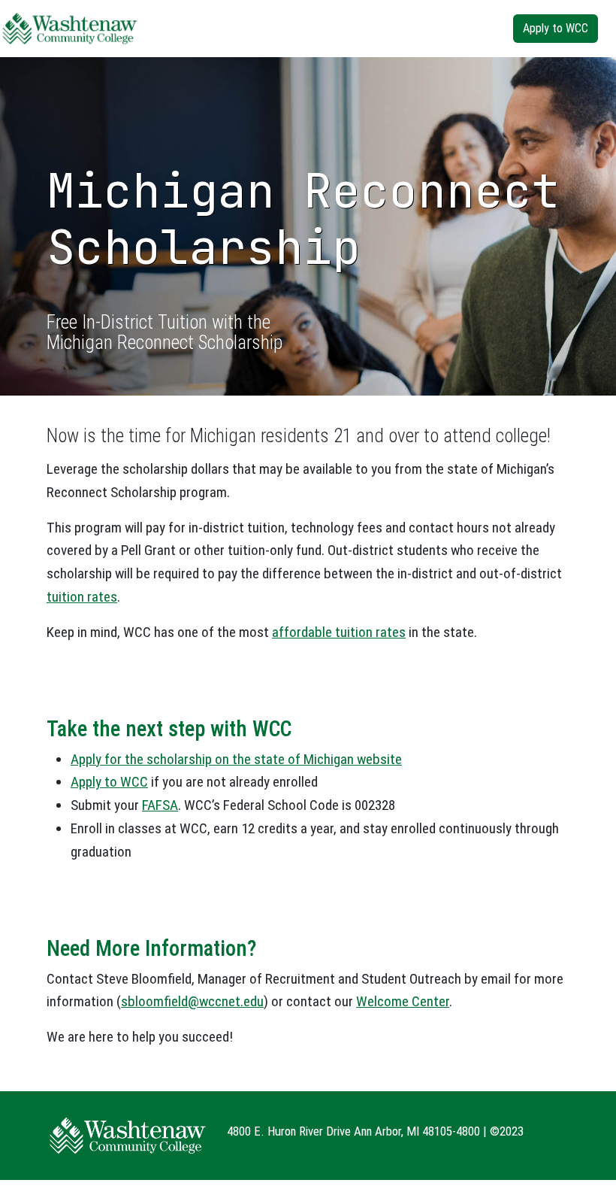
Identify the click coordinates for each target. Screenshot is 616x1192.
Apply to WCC (555, 28)
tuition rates (82, 596)
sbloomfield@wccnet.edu (192, 1001)
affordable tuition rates (339, 632)
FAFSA (160, 805)
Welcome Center (402, 1001)
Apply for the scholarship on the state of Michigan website (236, 759)
